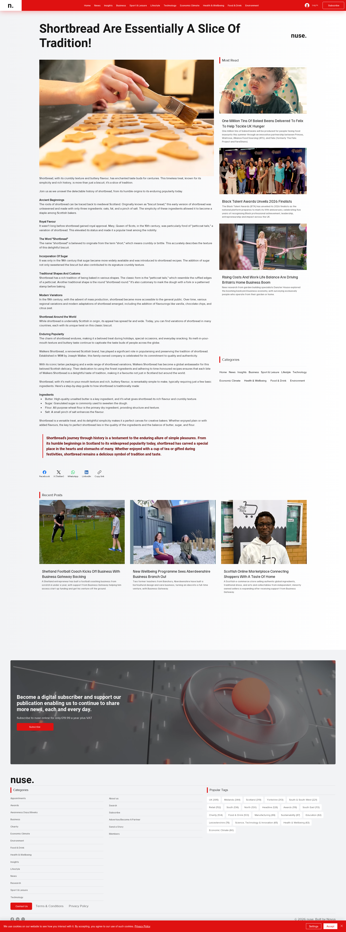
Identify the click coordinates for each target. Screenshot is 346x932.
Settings (313, 926)
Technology (16, 897)
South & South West (304, 799)
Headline (271, 807)
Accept (330, 926)
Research (15, 882)
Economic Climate (20, 833)
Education (314, 814)
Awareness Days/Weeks (24, 812)
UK (215, 799)
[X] (23, 919)
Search (113, 805)
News (13, 875)
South (234, 807)
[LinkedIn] (17, 919)
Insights (14, 861)
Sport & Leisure (19, 889)
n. (11, 5)
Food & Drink (17, 847)
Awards (14, 805)
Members (114, 833)
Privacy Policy (78, 906)
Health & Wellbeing (21, 854)
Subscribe (114, 812)
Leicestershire (220, 822)
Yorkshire (276, 799)
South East (312, 807)
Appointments (18, 798)
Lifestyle (15, 868)
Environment (17, 840)
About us (114, 798)
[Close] (342, 926)
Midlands (233, 799)
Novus (331, 919)
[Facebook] (12, 919)
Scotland (254, 799)
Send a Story (116, 826)
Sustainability (291, 814)
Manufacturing (266, 814)
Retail (216, 807)
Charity (14, 826)
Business (15, 819)
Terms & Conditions (49, 906)
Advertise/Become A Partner (124, 819)
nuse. (299, 35)
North (251, 807)
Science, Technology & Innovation (257, 822)
